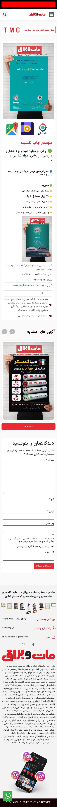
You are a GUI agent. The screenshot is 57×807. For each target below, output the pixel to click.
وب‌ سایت (49, 523)
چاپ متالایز (14, 303)
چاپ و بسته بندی (39, 306)
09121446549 (39, 280)
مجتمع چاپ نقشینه (38, 310)
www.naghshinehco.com (26, 285)
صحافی (25, 306)
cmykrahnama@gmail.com (15, 637)
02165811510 (40, 274)
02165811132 (27, 274)
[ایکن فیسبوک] (33, 644)
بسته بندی (15, 299)
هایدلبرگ (22, 310)
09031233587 (8, 628)
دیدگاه (50, 460)
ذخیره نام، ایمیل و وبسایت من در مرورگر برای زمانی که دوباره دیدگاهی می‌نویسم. (31, 540)
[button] (51, 14)
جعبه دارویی (33, 303)
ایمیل (50, 511)
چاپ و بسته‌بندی (26, 316)
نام (51, 499)
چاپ (23, 303)
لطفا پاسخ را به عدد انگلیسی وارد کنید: (35, 546)
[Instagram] (24, 644)
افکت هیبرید (28, 299)
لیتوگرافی (15, 306)
